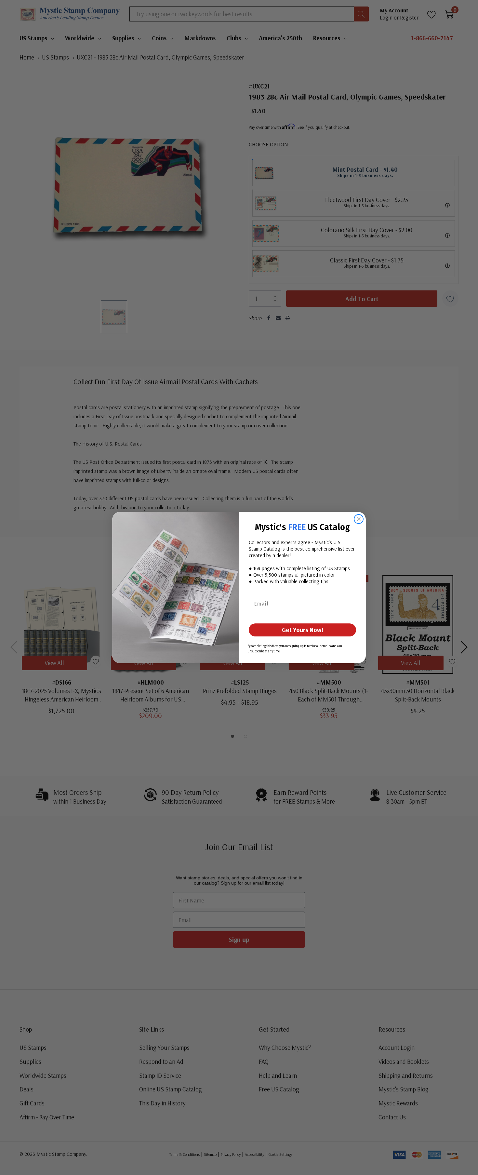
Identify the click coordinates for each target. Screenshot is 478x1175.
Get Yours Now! (302, 630)
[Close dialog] (359, 519)
